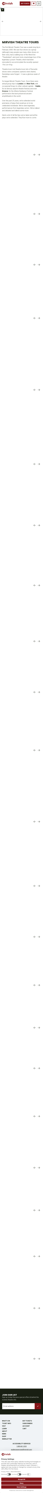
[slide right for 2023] (39, 1256)
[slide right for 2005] (39, 464)
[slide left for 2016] (35, 1068)
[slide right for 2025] (39, 1359)
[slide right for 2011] (39, 822)
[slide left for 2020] (35, 1210)
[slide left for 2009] (35, 692)
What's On (6, 1421)
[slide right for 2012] (39, 886)
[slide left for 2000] (35, 155)
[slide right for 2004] (39, 390)
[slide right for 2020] (39, 1210)
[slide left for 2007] (35, 585)
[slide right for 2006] (39, 525)
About (4, 1431)
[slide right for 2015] (39, 1028)
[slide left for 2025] (35, 1359)
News (4, 1434)
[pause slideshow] (2, 9)
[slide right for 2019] (39, 1168)
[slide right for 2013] (39, 937)
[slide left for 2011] (35, 822)
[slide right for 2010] (39, 750)
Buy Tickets (25, 3)
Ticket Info (6, 1423)
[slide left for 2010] (35, 750)
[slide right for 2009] (39, 692)
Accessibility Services (21, 1443)
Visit (4, 1426)
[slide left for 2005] (35, 464)
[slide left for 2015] (35, 1028)
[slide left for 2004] (35, 390)
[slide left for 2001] (35, 214)
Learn (4, 1428)
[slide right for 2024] (39, 1308)
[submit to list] (38, 1406)
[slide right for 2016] (39, 1068)
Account (26, 1426)
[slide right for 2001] (39, 214)
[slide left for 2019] (35, 1168)
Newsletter (7, 1439)
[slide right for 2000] (39, 155)
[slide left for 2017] (35, 1116)
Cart (25, 1428)
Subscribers (27, 1423)
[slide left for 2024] (35, 1308)
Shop (4, 1436)
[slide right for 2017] (39, 1116)
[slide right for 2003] (39, 318)
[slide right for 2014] (39, 985)
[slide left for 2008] (35, 641)
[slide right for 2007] (39, 585)
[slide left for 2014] (35, 985)
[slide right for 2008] (39, 641)
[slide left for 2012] (35, 886)
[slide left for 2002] (35, 265)
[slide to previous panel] (2, 21)
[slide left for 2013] (35, 937)
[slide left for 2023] (35, 1256)
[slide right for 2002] (39, 265)
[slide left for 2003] (35, 318)
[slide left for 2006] (35, 525)
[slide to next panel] (40, 21)
